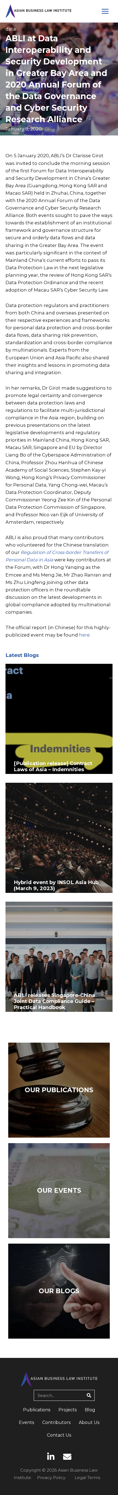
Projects (67, 1409)
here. (85, 635)
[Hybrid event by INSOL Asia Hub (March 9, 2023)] (59, 837)
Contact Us (59, 1435)
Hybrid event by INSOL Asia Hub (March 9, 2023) (56, 885)
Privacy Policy (51, 1477)
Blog (90, 1409)
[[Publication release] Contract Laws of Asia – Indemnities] (59, 718)
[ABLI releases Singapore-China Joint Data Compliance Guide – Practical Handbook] (59, 956)
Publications (36, 1409)
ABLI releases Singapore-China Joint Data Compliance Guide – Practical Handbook (54, 1001)
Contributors (56, 1422)
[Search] (88, 1395)
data (10, 29)
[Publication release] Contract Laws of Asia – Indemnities (53, 766)
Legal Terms (87, 1477)
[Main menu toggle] (105, 11)
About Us (89, 1422)
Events (26, 1422)
